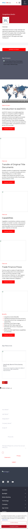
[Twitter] (3, 481)
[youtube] (13, 481)
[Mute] (22, 101)
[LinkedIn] (8, 481)
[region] (14, 520)
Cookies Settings (14, 522)
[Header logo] (5, 2)
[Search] (16, 2)
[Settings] (24, 101)
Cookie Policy (5, 519)
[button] (14, 49)
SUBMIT (14, 462)
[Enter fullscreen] (26, 101)
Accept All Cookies (14, 526)
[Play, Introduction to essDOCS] (3, 101)
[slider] (11, 101)
